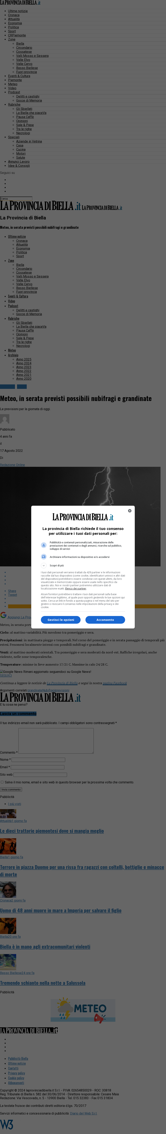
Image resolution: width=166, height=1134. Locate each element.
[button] (83, 565)
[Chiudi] (130, 511)
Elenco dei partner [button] (75, 588)
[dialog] (83, 567)
